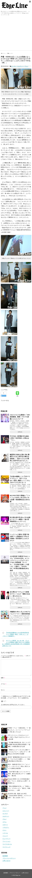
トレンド (5, 836)
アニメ (4, 808)
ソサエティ (6, 827)
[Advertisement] (16, 33)
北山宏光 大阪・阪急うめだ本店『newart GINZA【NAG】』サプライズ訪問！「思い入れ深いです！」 (19, 795)
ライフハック (6, 847)
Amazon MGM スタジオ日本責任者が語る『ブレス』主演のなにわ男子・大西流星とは (19, 781)
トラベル (5, 833)
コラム (4, 822)
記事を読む (20, 431)
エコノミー (6, 810)
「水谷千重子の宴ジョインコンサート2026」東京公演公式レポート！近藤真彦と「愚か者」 (19, 773)
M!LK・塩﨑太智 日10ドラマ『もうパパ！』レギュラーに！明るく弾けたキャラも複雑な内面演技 (19, 766)
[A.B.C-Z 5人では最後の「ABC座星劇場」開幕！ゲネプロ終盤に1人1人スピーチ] (5, 418)
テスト (4, 830)
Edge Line (18, 875)
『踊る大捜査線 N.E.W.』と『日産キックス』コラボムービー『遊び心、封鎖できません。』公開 (19, 788)
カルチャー (20, 66)
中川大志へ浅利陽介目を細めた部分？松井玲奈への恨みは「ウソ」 (19, 438)
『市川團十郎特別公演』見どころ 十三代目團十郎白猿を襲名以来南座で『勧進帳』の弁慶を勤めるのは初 (19, 744)
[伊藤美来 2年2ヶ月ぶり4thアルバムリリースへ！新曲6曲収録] (5, 615)
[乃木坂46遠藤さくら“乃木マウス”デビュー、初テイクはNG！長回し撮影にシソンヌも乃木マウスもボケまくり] (5, 479)
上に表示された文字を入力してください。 (13, 704)
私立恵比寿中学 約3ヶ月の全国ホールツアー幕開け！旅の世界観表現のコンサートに (20, 519)
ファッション (6, 841)
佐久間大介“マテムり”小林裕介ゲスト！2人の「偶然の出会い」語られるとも (20, 594)
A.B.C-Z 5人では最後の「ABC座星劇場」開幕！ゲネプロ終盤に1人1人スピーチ (20, 417)
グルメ (26, 66)
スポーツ (5, 824)
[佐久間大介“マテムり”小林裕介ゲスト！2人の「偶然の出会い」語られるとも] (5, 595)
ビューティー (6, 838)
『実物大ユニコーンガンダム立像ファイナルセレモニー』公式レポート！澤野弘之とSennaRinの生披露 (19, 751)
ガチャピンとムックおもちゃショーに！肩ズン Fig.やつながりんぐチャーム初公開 (19, 737)
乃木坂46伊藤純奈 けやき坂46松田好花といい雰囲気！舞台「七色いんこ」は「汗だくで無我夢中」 (15, 634)
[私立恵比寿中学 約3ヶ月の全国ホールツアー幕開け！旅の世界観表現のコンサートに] (5, 520)
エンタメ (13, 66)
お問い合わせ (6, 860)
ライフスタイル (7, 844)
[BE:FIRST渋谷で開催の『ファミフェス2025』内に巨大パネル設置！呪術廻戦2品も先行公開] (5, 499)
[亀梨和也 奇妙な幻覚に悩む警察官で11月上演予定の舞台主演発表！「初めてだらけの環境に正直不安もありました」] (5, 458)
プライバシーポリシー (9, 858)
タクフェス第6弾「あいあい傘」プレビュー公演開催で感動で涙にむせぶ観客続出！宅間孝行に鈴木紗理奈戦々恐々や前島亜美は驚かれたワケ (16, 643)
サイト (3, 690)
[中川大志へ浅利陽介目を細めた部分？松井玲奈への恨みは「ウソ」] (5, 439)
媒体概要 (5, 856)
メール (3, 684)
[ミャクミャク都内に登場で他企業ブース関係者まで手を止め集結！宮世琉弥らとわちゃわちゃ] (5, 537)
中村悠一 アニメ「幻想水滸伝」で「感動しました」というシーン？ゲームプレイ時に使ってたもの (19, 730)
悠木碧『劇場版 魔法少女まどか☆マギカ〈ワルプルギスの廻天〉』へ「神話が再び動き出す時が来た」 (19, 759)
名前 (3, 677)
